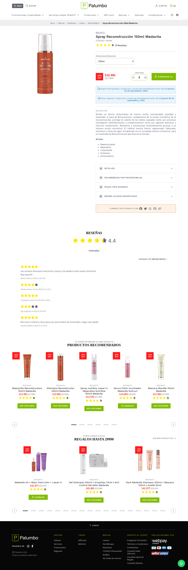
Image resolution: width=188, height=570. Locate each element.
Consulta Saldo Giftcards (133, 552)
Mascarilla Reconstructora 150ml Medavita (27, 389)
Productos (90, 15)
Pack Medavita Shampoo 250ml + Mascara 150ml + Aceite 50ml (150, 483)
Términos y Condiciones (137, 544)
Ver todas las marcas (112, 558)
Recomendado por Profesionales (123, 178)
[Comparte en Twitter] (145, 208)
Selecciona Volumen (106, 56)
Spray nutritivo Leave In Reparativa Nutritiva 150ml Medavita (94, 391)
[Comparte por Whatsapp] (150, 208)
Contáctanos (132, 547)
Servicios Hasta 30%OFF (63, 15)
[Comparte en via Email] (155, 208)
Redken (106, 554)
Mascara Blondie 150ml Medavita (161, 389)
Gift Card (109, 15)
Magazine (58, 551)
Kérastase (107, 547)
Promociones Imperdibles (26, 15)
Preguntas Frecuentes (137, 540)
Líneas (82, 23)
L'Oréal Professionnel (112, 551)
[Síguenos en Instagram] (172, 15)
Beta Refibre (93, 23)
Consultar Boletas (135, 563)
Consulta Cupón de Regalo (135, 558)
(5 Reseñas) (121, 45)
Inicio (52, 23)
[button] (159, 208)
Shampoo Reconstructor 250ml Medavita (60, 389)
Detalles (109, 168)
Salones (139, 15)
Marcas (123, 15)
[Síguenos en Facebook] (177, 15)
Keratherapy (108, 544)
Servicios (58, 544)
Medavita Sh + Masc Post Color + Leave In (38, 482)
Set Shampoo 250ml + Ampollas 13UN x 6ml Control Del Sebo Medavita (94, 483)
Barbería (82, 544)
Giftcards (82, 540)
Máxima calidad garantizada (120, 196)
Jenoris (106, 540)
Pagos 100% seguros (116, 187)
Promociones (60, 547)
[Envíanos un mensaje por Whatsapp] (181, 563)
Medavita (72, 23)
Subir (95, 525)
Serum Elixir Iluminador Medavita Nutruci (127, 389)
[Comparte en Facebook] (141, 208)
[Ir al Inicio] (94, 6)
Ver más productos (163, 438)
